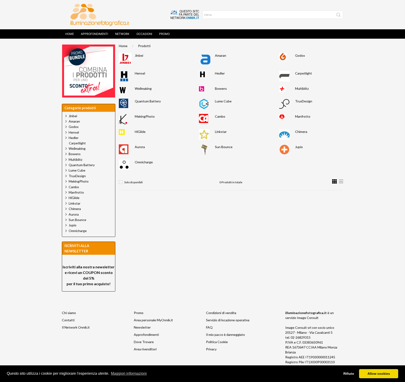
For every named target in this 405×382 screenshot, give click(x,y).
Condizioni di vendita (221, 313)
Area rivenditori (145, 349)
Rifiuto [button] (348, 373)
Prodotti (144, 46)
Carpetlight (303, 73)
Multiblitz (302, 88)
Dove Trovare (144, 342)
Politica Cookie (217, 342)
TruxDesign (303, 101)
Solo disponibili (133, 182)
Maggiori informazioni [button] (129, 373)
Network (122, 34)
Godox (300, 55)
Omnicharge (144, 162)
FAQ (209, 327)
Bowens (221, 88)
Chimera (301, 132)
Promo (164, 34)
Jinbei (139, 55)
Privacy (211, 349)
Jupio (299, 147)
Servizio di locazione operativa (227, 320)
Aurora (140, 147)
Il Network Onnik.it (76, 327)
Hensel (140, 73)
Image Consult (308, 318)
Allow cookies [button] (379, 373)
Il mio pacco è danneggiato (225, 335)
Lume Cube (223, 101)
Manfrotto (302, 116)
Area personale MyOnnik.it (153, 320)
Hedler (220, 73)
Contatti (68, 320)
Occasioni (144, 34)
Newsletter (142, 327)
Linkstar (221, 132)
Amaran (220, 55)
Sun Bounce (223, 147)
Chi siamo (69, 313)
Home (69, 34)
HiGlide (140, 132)
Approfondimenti (94, 34)
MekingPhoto (145, 116)
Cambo (220, 116)
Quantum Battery (148, 101)
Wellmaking (143, 88)
